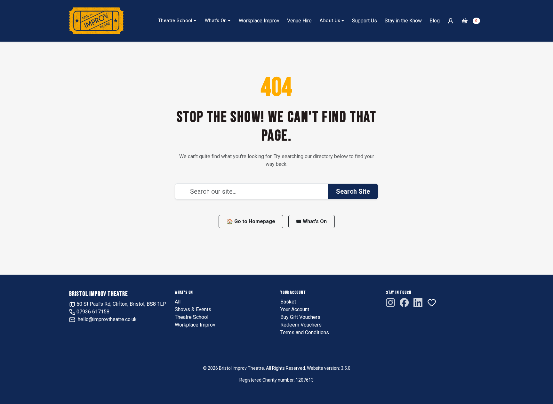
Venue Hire (299, 21)
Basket (288, 302)
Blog (434, 21)
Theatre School (175, 20)
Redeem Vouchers (301, 325)
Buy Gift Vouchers (300, 317)
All (177, 302)
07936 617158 (92, 312)
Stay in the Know (403, 21)
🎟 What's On (311, 221)
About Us (330, 20)
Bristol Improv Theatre (98, 294)
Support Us (364, 21)
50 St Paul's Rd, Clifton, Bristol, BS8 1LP (120, 304)
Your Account (294, 309)
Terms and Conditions (304, 332)
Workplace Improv (259, 21)
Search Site (353, 191)
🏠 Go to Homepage (251, 221)
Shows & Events (193, 309)
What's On (216, 20)
